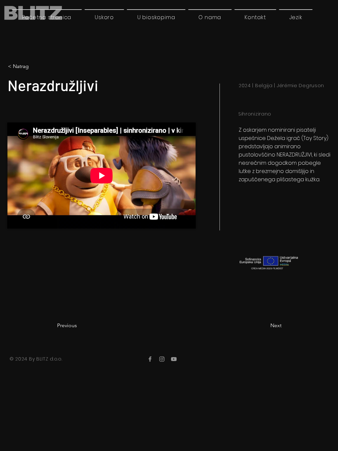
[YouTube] (173, 359)
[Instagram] (161, 359)
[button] (296, 17)
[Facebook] (150, 359)
